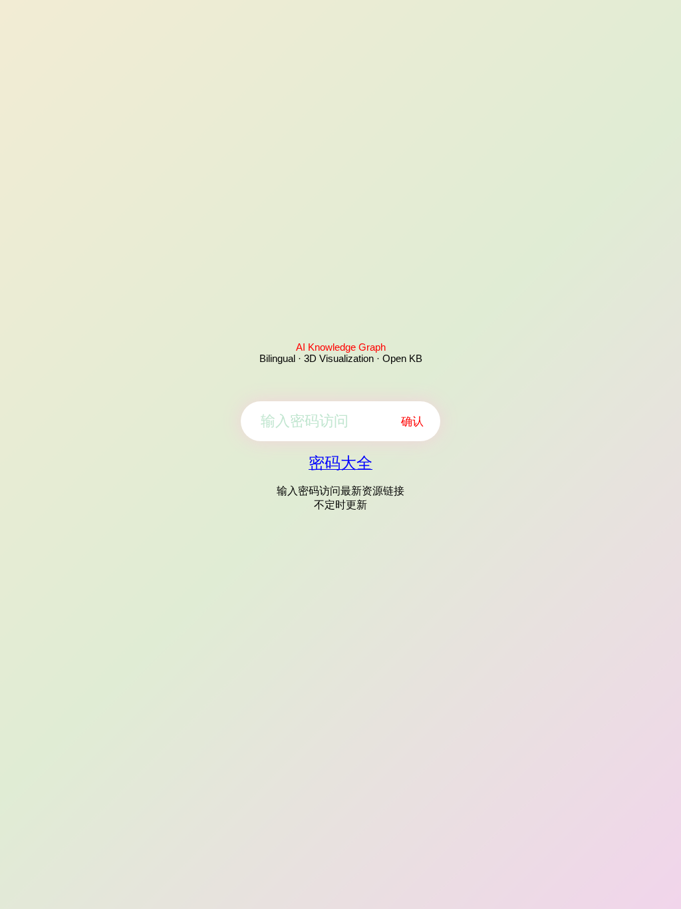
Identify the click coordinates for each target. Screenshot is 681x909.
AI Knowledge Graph (341, 347)
